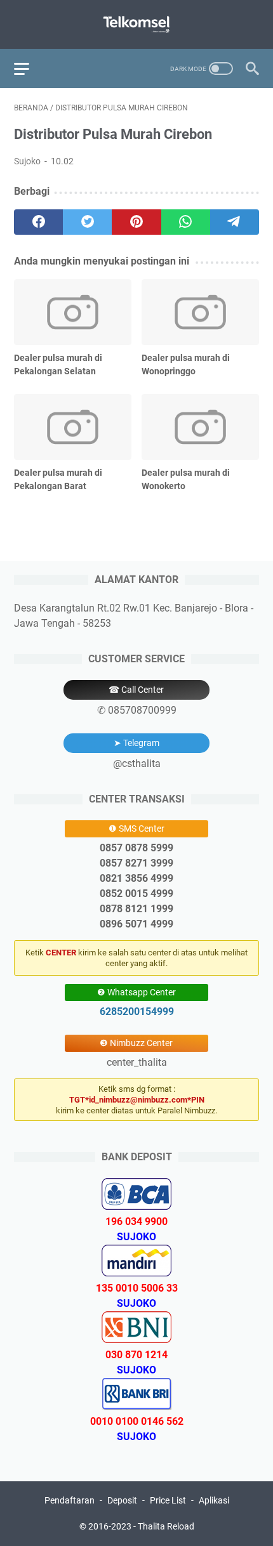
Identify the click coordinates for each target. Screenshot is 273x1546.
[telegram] (234, 222)
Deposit (122, 1500)
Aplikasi (214, 1500)
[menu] (29, 68)
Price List (168, 1500)
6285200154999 (137, 1012)
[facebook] (38, 222)
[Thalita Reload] (136, 24)
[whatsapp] (185, 222)
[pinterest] (136, 222)
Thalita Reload (166, 1526)
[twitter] (87, 222)
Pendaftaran (69, 1500)
